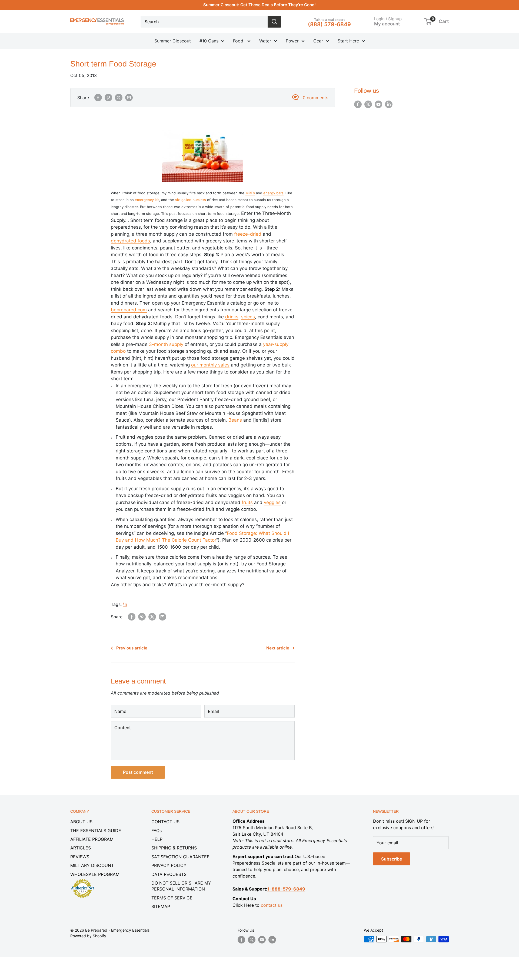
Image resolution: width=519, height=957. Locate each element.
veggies (272, 502)
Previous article (131, 648)
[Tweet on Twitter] (118, 97)
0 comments (315, 97)
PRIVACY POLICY (169, 865)
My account (387, 23)
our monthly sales (210, 365)
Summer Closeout (172, 41)
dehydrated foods (130, 241)
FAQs (156, 830)
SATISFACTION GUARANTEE (180, 856)
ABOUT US (81, 821)
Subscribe (391, 859)
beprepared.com (129, 309)
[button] (428, 21)
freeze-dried (247, 234)
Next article (277, 648)
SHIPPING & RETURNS (174, 848)
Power (292, 41)
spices (248, 316)
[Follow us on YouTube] (378, 104)
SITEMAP (160, 906)
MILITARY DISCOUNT (92, 865)
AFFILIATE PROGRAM (92, 839)
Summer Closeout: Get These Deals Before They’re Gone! (259, 4)
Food (239, 41)
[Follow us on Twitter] (368, 104)
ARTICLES (80, 848)
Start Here (348, 41)
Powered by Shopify (88, 935)
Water (265, 41)
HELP (156, 839)
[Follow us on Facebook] (358, 104)
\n (125, 604)
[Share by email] (129, 97)
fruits (247, 502)
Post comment (138, 772)
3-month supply (166, 344)
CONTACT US (165, 821)
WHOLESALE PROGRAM (94, 874)
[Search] (274, 22)
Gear (318, 41)
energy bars (273, 193)
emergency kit (147, 200)
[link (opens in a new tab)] (82, 880)
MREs (250, 193)
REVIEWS (79, 856)
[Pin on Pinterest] (108, 97)
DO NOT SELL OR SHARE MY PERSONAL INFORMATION (181, 886)
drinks (231, 316)
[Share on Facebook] (98, 97)
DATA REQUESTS (169, 874)
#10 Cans (208, 41)
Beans (235, 420)
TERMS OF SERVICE (171, 898)
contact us (271, 905)
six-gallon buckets (190, 200)
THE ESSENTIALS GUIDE (95, 830)
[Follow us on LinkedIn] (388, 104)
